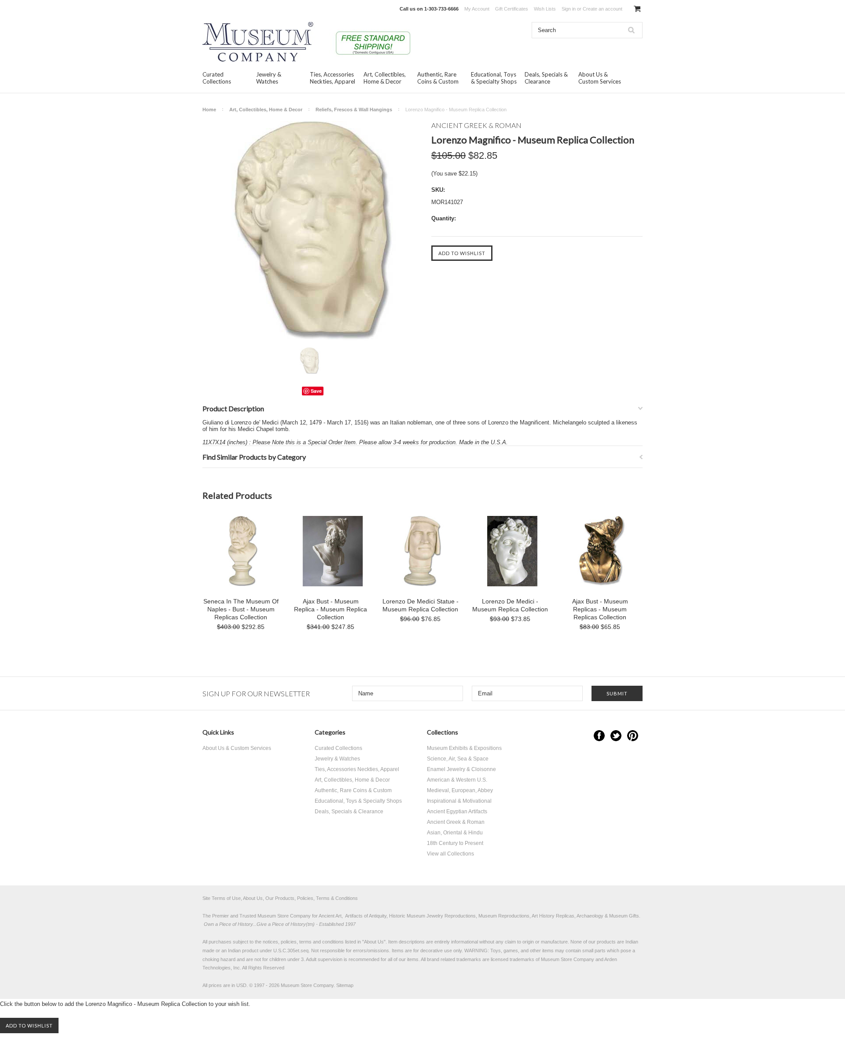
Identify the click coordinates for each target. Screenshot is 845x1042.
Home (209, 109)
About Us (374, 941)
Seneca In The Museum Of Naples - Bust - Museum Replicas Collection (241, 609)
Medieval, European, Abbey (460, 790)
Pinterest (632, 735)
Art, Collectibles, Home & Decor (385, 78)
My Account (476, 8)
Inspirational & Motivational (459, 801)
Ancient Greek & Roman (456, 822)
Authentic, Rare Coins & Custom (438, 78)
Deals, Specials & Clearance (546, 78)
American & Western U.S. (457, 780)
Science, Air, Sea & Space (458, 759)
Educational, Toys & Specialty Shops (494, 78)
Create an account (602, 8)
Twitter (615, 735)
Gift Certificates (511, 8)
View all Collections (450, 854)
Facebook (599, 735)
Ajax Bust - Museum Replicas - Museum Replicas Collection (600, 609)
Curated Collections (216, 78)
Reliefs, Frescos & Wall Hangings (354, 109)
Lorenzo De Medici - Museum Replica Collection (510, 605)
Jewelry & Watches (268, 78)
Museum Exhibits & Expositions (464, 748)
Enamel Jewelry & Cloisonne (461, 769)
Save (316, 391)
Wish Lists (545, 8)
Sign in (569, 8)
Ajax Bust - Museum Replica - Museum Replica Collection (330, 609)
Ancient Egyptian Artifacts (457, 811)
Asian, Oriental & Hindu (455, 833)
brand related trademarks (454, 959)
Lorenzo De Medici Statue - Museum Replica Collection (420, 605)
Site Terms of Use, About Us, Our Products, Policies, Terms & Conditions (280, 898)
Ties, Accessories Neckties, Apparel (332, 78)
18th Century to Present (455, 843)
